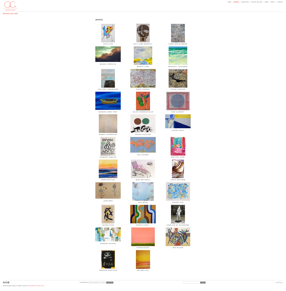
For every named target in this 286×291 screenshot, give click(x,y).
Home (229, 2)
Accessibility (31, 286)
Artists (236, 2)
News (266, 2)
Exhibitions (245, 2)
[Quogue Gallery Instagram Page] (6, 282)
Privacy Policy (40, 286)
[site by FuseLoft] (279, 282)
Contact (280, 2)
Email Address (84, 282)
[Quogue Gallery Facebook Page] (4, 282)
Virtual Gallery (256, 2)
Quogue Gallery (10, 5)
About (273, 2)
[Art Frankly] (8, 282)
